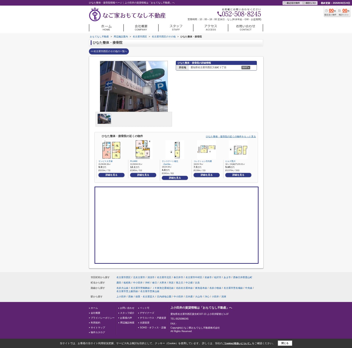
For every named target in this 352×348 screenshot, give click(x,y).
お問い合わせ (127, 308)
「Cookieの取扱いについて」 (237, 343)
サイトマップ (98, 327)
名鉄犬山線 (122, 288)
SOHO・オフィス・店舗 (153, 327)
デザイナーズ (147, 313)
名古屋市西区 (123, 277)
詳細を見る (112, 174)
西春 (130, 296)
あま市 (227, 277)
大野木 (162, 282)
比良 (197, 282)
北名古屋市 (139, 277)
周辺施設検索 (127, 322)
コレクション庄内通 (203, 161)
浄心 (207, 296)
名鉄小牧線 (215, 288)
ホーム (94, 308)
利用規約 (95, 322)
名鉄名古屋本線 (184, 288)
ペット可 (144, 308)
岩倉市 (208, 277)
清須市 (151, 277)
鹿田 (118, 282)
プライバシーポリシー (103, 317)
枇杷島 (127, 282)
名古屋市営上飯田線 (127, 291)
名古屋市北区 (164, 277)
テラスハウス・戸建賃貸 (153, 317)
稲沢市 (217, 277)
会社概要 (95, 313)
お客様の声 (126, 317)
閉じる (285, 343)
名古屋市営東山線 (149, 291)
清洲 (223, 296)
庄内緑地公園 (164, 296)
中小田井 (138, 282)
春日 (154, 282)
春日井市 (178, 277)
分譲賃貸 (144, 322)
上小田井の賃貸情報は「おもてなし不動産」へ (201, 307)
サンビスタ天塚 (105, 161)
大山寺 (198, 296)
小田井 (215, 296)
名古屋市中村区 (194, 277)
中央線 (248, 288)
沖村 (147, 282)
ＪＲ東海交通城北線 (163, 288)
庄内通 (189, 296)
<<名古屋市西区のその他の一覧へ (109, 51)
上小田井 (121, 296)
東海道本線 (201, 288)
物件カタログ (98, 332)
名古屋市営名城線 (233, 288)
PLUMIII (133, 161)
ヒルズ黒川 (230, 161)
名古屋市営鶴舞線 (140, 288)
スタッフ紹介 (127, 313)
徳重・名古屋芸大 (145, 296)
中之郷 (189, 282)
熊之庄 (179, 282)
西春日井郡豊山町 (242, 277)
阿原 (171, 282)
